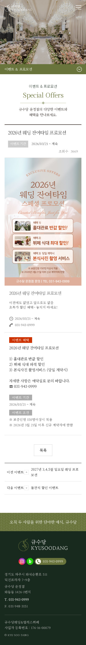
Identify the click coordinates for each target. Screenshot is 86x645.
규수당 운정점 (18, 8)
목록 (43, 450)
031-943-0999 (53, 561)
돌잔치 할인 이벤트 (44, 487)
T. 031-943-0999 (17, 599)
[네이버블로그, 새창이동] (30, 561)
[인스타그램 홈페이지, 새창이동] (22, 561)
